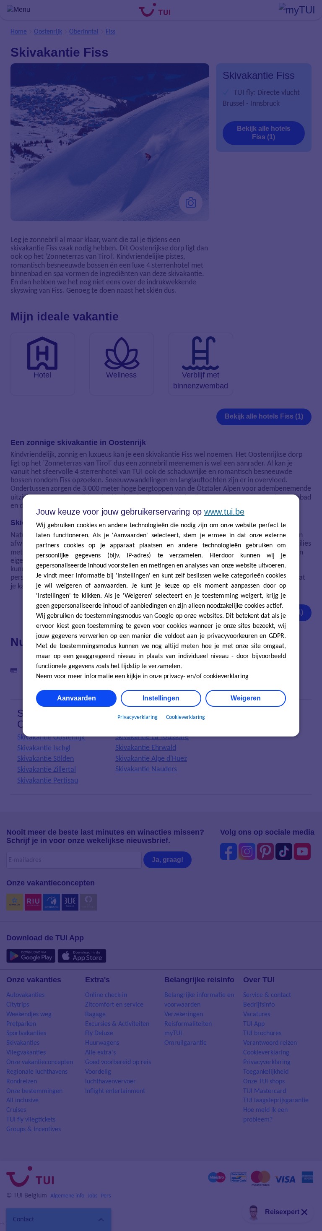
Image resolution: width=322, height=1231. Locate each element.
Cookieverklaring (185, 717)
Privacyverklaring (137, 717)
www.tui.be (224, 511)
